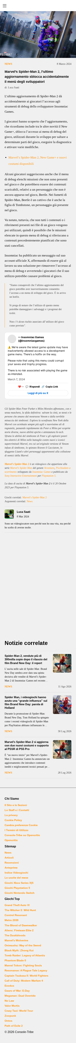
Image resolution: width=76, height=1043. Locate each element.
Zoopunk (10, 1015)
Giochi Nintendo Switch (19, 892)
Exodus (9, 985)
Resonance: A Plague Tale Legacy (26, 970)
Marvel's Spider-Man (21, 468)
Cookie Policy (13, 820)
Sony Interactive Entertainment (21, 475)
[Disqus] (38, 587)
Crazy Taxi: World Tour (19, 1010)
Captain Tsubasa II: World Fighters (26, 975)
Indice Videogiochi (16, 872)
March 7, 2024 (16, 379)
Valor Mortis (12, 1005)
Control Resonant (16, 915)
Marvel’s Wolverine (16, 940)
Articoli (9, 857)
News (8, 64)
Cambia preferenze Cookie (21, 825)
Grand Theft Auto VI (17, 905)
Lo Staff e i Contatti (17, 810)
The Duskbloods (15, 935)
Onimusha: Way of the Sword (23, 945)
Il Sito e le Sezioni (16, 805)
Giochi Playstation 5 (17, 887)
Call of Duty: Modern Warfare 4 (24, 980)
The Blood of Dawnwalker (21, 925)
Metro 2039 (11, 920)
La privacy (11, 815)
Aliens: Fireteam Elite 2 (19, 930)
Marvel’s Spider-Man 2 (17, 464)
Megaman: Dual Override (20, 995)
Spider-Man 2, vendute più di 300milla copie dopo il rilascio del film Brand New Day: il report (26, 659)
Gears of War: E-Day (17, 990)
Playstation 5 (49, 475)
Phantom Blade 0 (15, 960)
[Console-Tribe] (38, 5)
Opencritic (11, 840)
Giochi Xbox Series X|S (19, 882)
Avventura (49, 468)
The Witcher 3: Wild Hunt (20, 910)
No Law (9, 1000)
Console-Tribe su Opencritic (22, 835)
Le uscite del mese (16, 877)
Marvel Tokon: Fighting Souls (23, 965)
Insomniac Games (41, 471)
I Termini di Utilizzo (16, 830)
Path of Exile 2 (14, 1025)
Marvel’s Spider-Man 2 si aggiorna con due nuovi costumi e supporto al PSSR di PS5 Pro (27, 745)
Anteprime (11, 867)
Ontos (8, 1020)
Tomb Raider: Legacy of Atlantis (25, 955)
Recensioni (12, 862)
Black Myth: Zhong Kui (19, 950)
